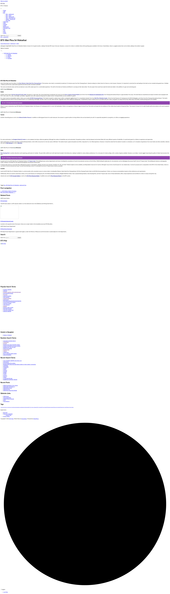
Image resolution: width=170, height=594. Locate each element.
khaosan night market (8, 307)
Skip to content (4, 1)
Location (10, 58)
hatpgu (4, 377)
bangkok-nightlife (7, 289)
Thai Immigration (7, 397)
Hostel (4, 33)
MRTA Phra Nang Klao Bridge (10, 390)
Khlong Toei (8, 415)
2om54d (5, 370)
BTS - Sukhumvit (4, 37)
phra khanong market (8, 293)
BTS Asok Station (43, 407)
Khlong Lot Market (7, 348)
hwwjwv (5, 375)
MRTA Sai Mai (6, 389)
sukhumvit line (22, 185)
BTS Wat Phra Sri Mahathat (10, 53)
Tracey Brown (4, 43)
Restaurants (6, 26)
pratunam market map (8, 310)
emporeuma (6, 299)
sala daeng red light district (9, 341)
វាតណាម (5, 306)
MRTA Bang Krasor (7, 388)
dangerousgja (6, 349)
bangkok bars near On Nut (9, 347)
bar (22, 407)
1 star (1, 407)
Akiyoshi (14, 407)
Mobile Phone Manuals (8, 398)
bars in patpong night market (10, 353)
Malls (4, 23)
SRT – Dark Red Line (10, 18)
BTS (4, 12)
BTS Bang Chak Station (56, 407)
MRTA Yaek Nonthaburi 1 (9, 386)
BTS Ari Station (39, 407)
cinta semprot (6, 304)
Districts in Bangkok (8, 413)
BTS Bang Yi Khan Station (70, 407)
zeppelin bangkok (7, 298)
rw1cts (4, 374)
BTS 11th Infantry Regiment (32, 407)
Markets (5, 24)
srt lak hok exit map (7, 378)
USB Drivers (6, 396)
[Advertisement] (85, 69)
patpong (5, 290)
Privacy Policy (6, 416)
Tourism (9, 55)
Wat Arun (20, 143)
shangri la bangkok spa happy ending (11, 346)
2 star (3, 407)
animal (16, 407)
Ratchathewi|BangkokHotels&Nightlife (12, 301)
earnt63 (5, 343)
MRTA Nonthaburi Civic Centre (10, 385)
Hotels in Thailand (7, 335)
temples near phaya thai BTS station (11, 344)
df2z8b (4, 373)
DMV (4, 400)
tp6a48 (5, 372)
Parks (4, 31)
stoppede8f (5, 367)
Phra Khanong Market (56, 175)
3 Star (5, 407)
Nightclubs (5, 21)
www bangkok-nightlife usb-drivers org (12, 360)
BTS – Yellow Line (10, 16)
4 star (10, 407)
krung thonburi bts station (9, 302)
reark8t (5, 368)
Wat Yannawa (9, 143)
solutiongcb (6, 342)
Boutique (26, 407)
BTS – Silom (8, 15)
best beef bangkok (7, 308)
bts (4, 185)
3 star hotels (7, 407)
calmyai (5, 351)
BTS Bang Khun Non (63, 407)
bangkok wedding (19, 407)
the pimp (5, 294)
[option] (86, 592)
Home (4, 10)
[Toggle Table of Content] (2, 51)
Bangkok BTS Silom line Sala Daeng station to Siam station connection (19, 364)
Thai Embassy (6, 401)
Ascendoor (24, 418)
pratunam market (7, 303)
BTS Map (3, 3)
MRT (4, 11)
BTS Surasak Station (15, 175)
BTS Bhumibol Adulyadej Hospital (7, 221)
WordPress (36, 418)
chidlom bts (6, 352)
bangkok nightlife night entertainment (12, 292)
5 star (12, 407)
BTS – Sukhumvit (10, 14)
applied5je (5, 365)
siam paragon (6, 297)
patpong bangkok (7, 296)
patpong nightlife (7, 311)
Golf (4, 30)
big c (24, 407)
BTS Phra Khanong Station (33, 175)
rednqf (4, 369)
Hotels (4, 25)
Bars (4, 29)
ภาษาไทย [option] (5, 592)
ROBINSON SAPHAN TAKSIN (10, 379)
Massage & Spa (6, 28)
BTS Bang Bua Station (49, 407)
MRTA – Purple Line (10, 19)
